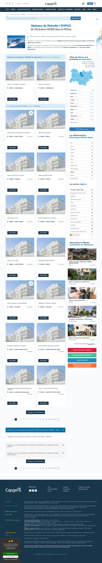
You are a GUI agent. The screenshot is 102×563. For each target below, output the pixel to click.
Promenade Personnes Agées (78, 525)
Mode (44, 535)
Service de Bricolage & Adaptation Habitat (70, 528)
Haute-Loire (81, 165)
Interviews (38, 501)
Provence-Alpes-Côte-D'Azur (81, 231)
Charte (50, 491)
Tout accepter (11, 553)
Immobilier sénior (50, 532)
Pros (89, 9)
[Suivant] (58, 419)
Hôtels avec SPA (29, 535)
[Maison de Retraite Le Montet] (20, 332)
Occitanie (81, 225)
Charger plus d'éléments (35, 412)
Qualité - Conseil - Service (48, 541)
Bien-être (77, 9)
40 (49, 419)
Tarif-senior (49, 547)
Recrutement (36, 541)
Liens (84, 9)
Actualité (8, 501)
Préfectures (80, 514)
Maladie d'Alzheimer (42, 506)
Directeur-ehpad (66, 545)
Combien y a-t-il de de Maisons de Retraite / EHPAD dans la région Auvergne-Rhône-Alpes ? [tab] (33, 454)
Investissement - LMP (71, 541)
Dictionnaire (56, 508)
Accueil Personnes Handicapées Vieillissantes (82, 506)
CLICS (43, 516)
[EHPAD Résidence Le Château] (51, 204)
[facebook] (7, 3)
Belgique (84, 235)
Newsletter (26, 3)
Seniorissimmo (28, 545)
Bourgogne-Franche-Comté (81, 193)
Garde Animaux (45, 528)
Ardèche (81, 149)
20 (43, 419)
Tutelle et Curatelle (30, 517)
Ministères (31, 514)
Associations (76, 516)
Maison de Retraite (30, 506)
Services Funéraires (58, 529)
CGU (49, 487)
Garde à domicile (57, 521)
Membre (84, 3)
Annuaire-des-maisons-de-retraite (82, 545)
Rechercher (76, 18)
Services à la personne (65, 9)
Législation (41, 508)
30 (46, 419)
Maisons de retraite (23, 9)
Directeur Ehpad (66, 508)
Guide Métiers (44, 538)
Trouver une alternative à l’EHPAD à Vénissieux (84, 344)
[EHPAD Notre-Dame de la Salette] (51, 332)
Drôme (81, 156)
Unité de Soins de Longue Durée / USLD (36, 507)
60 (55, 419)
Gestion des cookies (62, 554)
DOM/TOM (81, 206)
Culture (49, 503)
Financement (61, 541)
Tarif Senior (38, 535)
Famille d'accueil (74, 507)
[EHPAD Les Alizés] (20, 204)
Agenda (13, 9)
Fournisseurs (28, 541)
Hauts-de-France (81, 212)
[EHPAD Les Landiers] (51, 119)
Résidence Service (38, 9)
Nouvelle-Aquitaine (81, 222)
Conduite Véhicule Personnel (60, 525)
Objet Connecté (81, 542)
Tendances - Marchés (39, 542)
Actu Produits (74, 501)
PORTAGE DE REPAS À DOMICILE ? (82, 355)
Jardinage (54, 528)
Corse (81, 202)
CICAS (56, 520)
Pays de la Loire (81, 228)
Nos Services (28, 542)
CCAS (35, 516)
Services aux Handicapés (43, 523)
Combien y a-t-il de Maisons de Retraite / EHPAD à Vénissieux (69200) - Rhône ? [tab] (34, 430)
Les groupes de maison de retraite (58, 507)
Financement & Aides (30, 508)
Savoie (81, 175)
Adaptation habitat (88, 532)
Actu (7, 9)
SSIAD (54, 523)
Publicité (65, 491)
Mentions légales (53, 489)
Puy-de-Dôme (81, 169)
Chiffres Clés (48, 508)
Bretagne (81, 196)
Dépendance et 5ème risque (50, 501)
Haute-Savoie (81, 178)
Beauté (48, 535)
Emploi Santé (28, 538)
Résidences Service (11, 511)
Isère (81, 159)
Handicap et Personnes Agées (88, 501)
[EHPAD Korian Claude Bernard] (20, 289)
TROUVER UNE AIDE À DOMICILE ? (82, 350)
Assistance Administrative (38, 524)
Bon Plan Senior (29, 503)
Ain (81, 143)
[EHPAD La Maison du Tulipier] (20, 70)
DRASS (87, 514)
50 (52, 419)
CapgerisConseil (38, 545)
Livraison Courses (68, 521)
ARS (25, 514)
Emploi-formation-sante (31, 547)
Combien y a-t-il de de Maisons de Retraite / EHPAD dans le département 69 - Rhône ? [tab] (33, 445)
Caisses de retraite (66, 516)
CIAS (38, 516)
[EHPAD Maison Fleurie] (51, 162)
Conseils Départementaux (69, 514)
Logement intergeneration (74, 532)
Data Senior (55, 503)
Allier (81, 146)
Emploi (94, 9)
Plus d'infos (12, 99)
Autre (73, 508)
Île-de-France (81, 215)
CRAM (26, 516)
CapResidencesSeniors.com (52, 545)
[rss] (12, 3)
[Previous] (13, 419)
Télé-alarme (88, 528)
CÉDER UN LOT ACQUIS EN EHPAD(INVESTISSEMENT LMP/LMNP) (82, 365)
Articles (32, 501)
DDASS (92, 514)
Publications (42, 503)
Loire (81, 162)
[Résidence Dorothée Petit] (51, 247)
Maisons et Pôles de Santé (62, 547)
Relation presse (83, 489)
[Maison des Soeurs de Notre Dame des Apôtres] (20, 375)
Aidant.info (42, 547)
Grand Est (81, 209)
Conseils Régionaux (55, 514)
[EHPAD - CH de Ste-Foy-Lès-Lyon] (51, 375)
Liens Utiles (8, 514)
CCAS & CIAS (45, 520)
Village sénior (40, 532)
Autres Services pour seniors (43, 529)
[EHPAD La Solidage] (51, 70)
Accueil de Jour (53, 506)
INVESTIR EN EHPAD (82, 360)
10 (40, 419)
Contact (19, 3)
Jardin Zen (82, 535)
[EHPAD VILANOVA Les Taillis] (20, 162)
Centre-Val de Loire (81, 199)
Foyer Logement (63, 506)
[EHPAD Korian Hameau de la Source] (20, 119)
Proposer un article (84, 487)
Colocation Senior (60, 532)
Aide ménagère (46, 521)
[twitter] (9, 3)
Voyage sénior (55, 535)
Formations (36, 538)
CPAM (31, 516)
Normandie (81, 218)
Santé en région (39, 514)
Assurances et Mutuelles (52, 516)
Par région (27, 511)
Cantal (81, 152)
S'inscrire (90, 3)
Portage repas (79, 521)
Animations (83, 507)
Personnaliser (11, 556)
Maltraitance (85, 516)
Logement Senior (50, 9)
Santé (36, 503)
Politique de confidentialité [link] (10, 559)
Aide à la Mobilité (46, 525)
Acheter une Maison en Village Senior (70, 511)
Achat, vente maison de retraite (66, 542)
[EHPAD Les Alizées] (20, 247)
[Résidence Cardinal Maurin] (51, 289)
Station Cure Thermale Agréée (70, 535)
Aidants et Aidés (64, 501)
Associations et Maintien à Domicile (73, 524)
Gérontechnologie (51, 542)
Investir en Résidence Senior (50, 511)
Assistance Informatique (54, 524)
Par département (36, 511)
